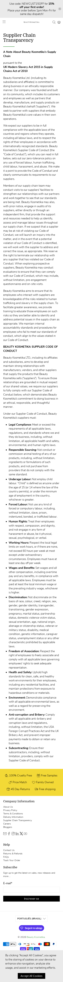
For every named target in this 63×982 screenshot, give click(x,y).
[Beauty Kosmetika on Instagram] (13, 834)
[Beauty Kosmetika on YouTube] (25, 834)
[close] (59, 8)
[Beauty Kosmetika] (31, 22)
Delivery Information (13, 817)
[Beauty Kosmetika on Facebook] (8, 834)
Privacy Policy (10, 810)
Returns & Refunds (12, 853)
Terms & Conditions (13, 813)
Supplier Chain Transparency (17, 820)
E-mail (7, 883)
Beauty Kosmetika (36, 937)
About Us (8, 806)
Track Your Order (11, 860)
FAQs (6, 857)
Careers (7, 823)
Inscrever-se (31, 898)
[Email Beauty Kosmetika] (4, 834)
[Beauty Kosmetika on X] (21, 834)
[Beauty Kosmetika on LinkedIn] (17, 834)
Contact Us (9, 850)
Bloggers (7, 827)
